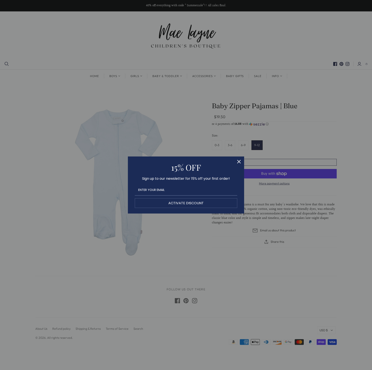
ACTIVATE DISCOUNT (186, 203)
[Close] (239, 161)
